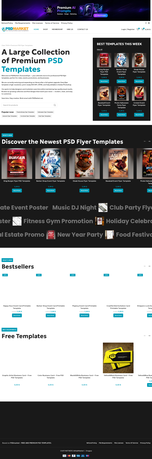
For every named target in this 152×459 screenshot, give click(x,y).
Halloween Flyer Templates (45, 112)
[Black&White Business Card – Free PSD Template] (84, 358)
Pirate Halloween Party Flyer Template (121, 105)
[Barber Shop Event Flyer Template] (121, 60)
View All (99, 49)
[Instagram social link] (145, 23)
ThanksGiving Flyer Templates (25, 112)
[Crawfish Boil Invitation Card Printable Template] (118, 288)
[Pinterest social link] (148, 23)
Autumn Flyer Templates (10, 116)
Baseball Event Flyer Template (118, 181)
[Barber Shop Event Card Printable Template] (50, 288)
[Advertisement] (76, 420)
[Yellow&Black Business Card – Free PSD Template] (118, 358)
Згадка (89, 451)
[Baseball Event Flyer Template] (104, 93)
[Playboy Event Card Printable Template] (84, 288)
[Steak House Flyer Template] (139, 60)
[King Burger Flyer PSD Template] (104, 60)
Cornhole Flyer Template (27, 116)
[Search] (54, 105)
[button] (145, 141)
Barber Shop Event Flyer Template (121, 71)
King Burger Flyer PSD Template (104, 71)
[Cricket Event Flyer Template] (139, 93)
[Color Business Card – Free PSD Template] (50, 358)
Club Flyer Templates (44, 116)
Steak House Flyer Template (84, 181)
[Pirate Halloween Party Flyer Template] (121, 93)
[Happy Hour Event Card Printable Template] (17, 288)
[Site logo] (15, 29)
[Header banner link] (76, 10)
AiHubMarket (78, 451)
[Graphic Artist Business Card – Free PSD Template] (17, 358)
